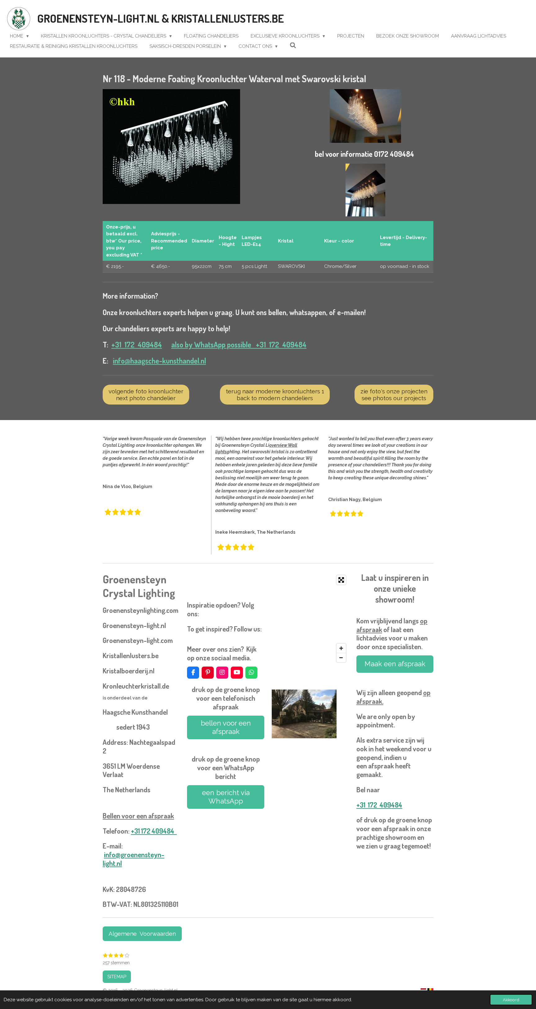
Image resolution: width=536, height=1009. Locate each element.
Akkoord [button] (511, 999)
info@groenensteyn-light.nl (133, 858)
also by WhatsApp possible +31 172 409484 (238, 344)
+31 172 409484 (136, 344)
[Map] (310, 618)
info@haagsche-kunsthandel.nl (159, 360)
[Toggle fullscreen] (341, 580)
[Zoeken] (293, 45)
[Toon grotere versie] (171, 146)
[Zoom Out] (341, 657)
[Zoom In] (341, 648)
